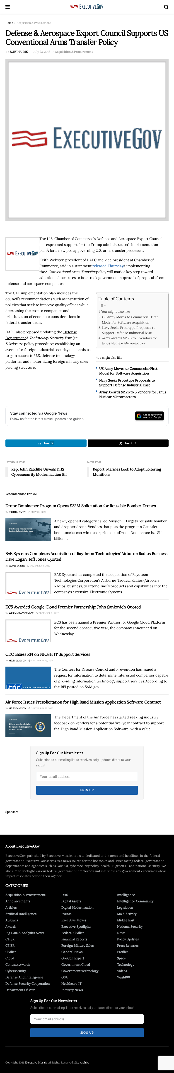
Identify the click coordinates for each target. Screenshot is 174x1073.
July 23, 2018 (42, 52)
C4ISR (9, 939)
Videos (122, 971)
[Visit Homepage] (86, 6)
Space (121, 958)
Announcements (17, 901)
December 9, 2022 (39, 565)
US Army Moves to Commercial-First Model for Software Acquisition (130, 319)
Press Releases (127, 945)
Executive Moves (73, 920)
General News (71, 952)
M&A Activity (126, 914)
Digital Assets (71, 901)
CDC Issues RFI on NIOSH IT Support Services (47, 654)
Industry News (72, 990)
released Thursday (107, 266)
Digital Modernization (77, 907)
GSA (64, 977)
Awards (10, 926)
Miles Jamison (17, 660)
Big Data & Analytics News (24, 933)
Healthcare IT (71, 984)
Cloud (9, 958)
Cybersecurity (15, 971)
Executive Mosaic (36, 1062)
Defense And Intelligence (24, 977)
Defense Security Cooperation (27, 984)
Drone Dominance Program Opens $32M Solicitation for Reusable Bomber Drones (80, 505)
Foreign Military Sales (77, 945)
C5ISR (9, 945)
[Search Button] (166, 7)
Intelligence (126, 895)
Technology (125, 965)
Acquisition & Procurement (34, 22)
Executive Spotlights (76, 926)
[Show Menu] (7, 7)
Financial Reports (74, 939)
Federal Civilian (73, 933)
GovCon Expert (72, 958)
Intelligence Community (135, 901)
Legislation (125, 907)
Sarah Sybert (17, 565)
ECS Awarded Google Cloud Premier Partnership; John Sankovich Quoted (73, 607)
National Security (130, 926)
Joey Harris (19, 52)
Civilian (11, 952)
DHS (64, 895)
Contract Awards (17, 965)
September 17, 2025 (42, 708)
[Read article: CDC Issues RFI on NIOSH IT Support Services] (28, 678)
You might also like (115, 311)
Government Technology (79, 971)
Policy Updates (128, 939)
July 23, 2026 (38, 512)
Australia (11, 920)
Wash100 (123, 977)
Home (9, 22)
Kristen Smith (17, 512)
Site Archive (81, 1062)
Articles (11, 907)
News (121, 933)
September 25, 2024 (42, 660)
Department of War (20, 990)
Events (66, 914)
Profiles (122, 952)
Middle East (125, 920)
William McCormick (21, 613)
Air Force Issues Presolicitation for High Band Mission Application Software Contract (83, 702)
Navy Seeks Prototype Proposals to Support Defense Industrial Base (128, 330)
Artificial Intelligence (21, 914)
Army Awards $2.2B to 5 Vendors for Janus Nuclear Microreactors (129, 340)
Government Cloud (75, 965)
